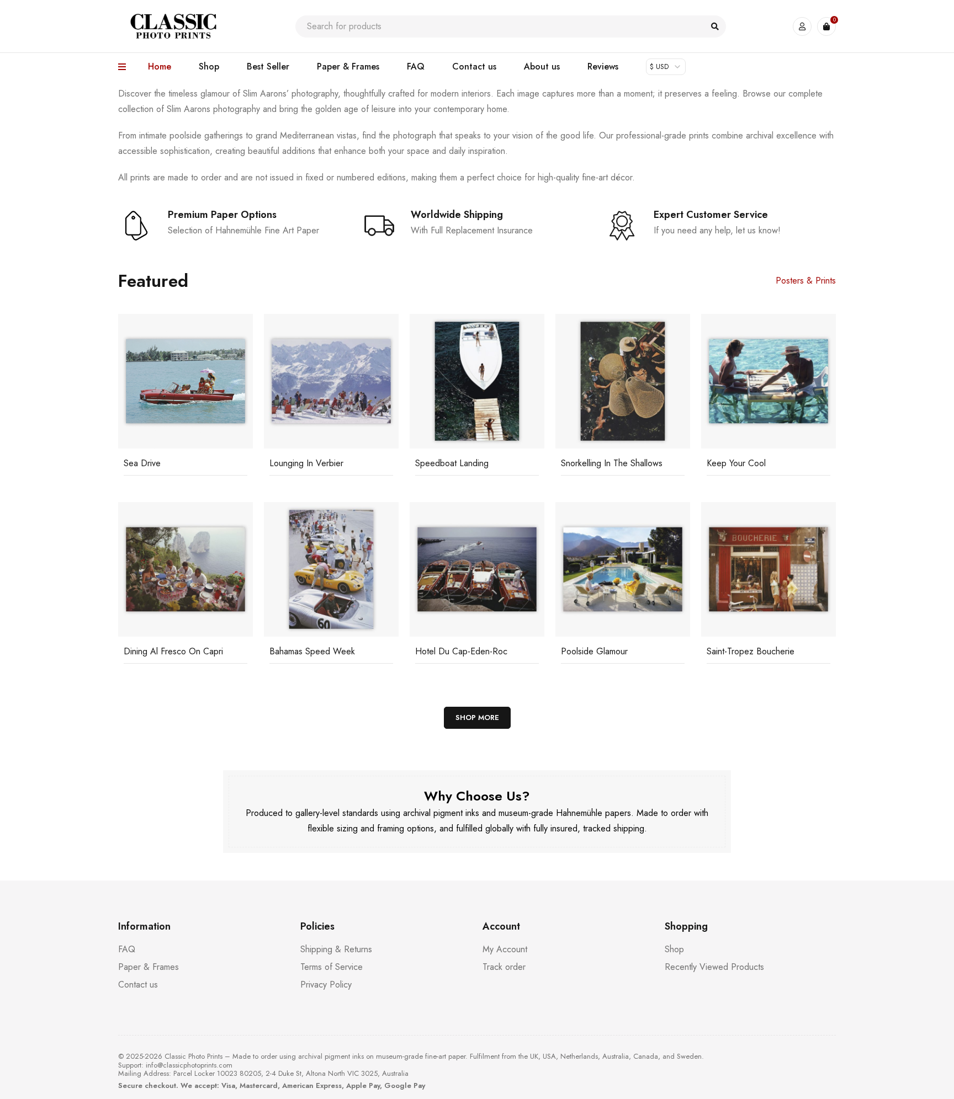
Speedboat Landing (452, 463)
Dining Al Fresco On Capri (173, 651)
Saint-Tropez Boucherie (750, 651)
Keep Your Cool (736, 463)
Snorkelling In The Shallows (611, 463)
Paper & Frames (148, 967)
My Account (505, 949)
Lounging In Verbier (306, 463)
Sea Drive (142, 463)
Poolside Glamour (594, 651)
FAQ (126, 949)
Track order (504, 967)
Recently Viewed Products (714, 967)
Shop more (477, 717)
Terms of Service (331, 967)
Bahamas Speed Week (312, 651)
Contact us (138, 984)
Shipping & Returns (336, 949)
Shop (674, 949)
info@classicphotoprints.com (189, 1065)
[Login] (802, 26)
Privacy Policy (326, 984)
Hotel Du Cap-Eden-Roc (461, 651)
